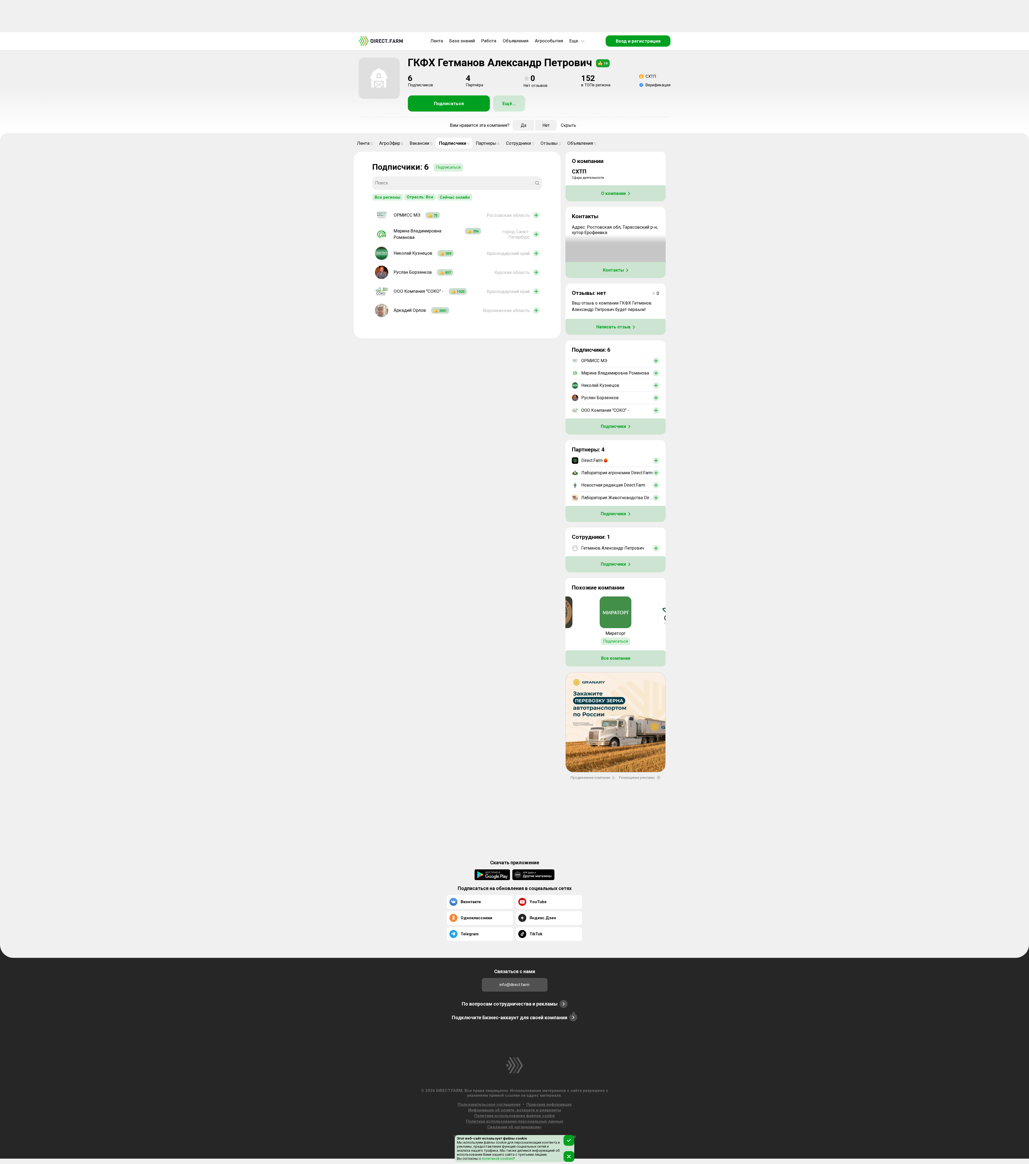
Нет (546, 125)
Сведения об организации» (514, 1127)
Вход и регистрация (638, 41)
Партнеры (487, 143)
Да (523, 125)
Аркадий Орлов (410, 310)
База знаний (462, 40)
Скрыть (568, 125)
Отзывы (550, 143)
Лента (436, 40)
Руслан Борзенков (413, 272)
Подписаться (449, 103)
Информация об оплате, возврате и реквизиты (514, 1110)
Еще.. (574, 40)
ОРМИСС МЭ (407, 215)
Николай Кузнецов (413, 253)
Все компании (615, 658)
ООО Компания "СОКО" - (418, 291)
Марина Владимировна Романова (417, 234)
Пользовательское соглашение (489, 1104)
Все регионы (387, 197)
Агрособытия (549, 40)
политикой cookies (497, 1158)
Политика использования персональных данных (514, 1121)
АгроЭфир (391, 143)
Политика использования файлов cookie (514, 1115)
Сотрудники (520, 143)
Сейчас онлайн (455, 197)
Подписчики (454, 143)
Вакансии (421, 143)
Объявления (515, 40)
